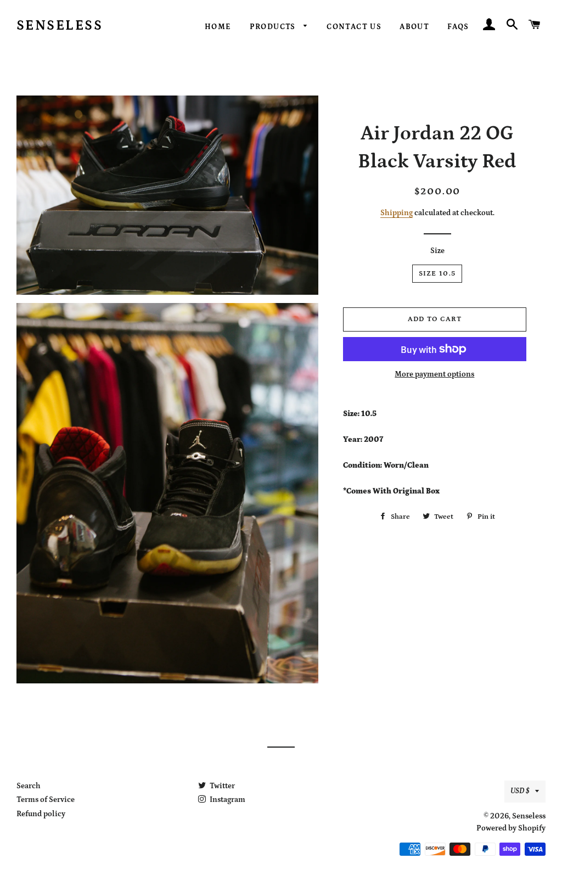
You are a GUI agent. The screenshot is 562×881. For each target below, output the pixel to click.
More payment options (434, 374)
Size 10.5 (437, 274)
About (414, 27)
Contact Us (354, 27)
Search (28, 786)
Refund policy (40, 814)
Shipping (396, 213)
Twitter (221, 786)
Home (218, 27)
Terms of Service (45, 799)
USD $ (520, 791)
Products (274, 27)
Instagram (226, 799)
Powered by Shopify (511, 828)
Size (437, 250)
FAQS (458, 27)
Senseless (59, 25)
